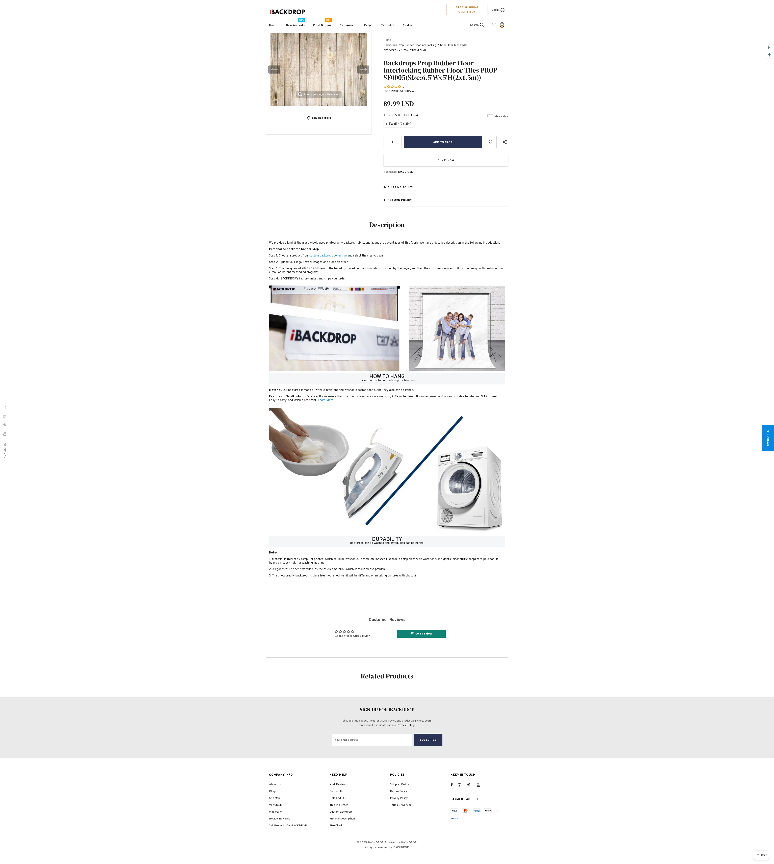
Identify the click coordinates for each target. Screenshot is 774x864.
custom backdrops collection (328, 256)
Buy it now (445, 160)
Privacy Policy (405, 725)
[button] (393, 87)
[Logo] (287, 12)
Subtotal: (390, 172)
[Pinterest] (471, 785)
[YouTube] (480, 785)
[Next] (363, 69)
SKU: (387, 91)
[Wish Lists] (490, 142)
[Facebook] (454, 785)
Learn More (325, 400)
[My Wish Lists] (494, 26)
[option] (318, 69)
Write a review (421, 634)
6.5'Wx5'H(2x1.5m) (398, 124)
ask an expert (321, 118)
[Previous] (274, 69)
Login (495, 10)
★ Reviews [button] (768, 438)
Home (387, 40)
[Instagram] (461, 785)
